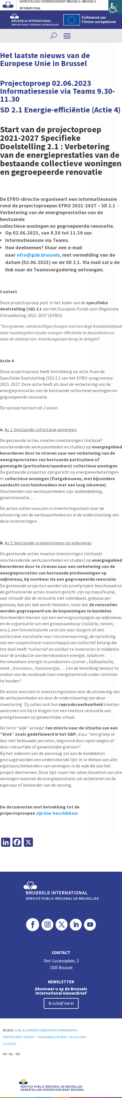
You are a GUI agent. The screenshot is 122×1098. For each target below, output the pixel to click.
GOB (17, 1030)
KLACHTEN (77, 1037)
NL (11, 1054)
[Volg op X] (62, 925)
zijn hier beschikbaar (57, 813)
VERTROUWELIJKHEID (18, 1037)
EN (18, 1054)
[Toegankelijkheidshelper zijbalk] (115, 7)
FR (4, 1054)
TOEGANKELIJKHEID (52, 1037)
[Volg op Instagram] (47, 925)
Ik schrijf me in (61, 1003)
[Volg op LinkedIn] (76, 925)
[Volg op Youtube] (90, 925)
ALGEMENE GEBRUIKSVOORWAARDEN (49, 1030)
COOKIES (9, 1044)
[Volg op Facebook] (32, 924)
